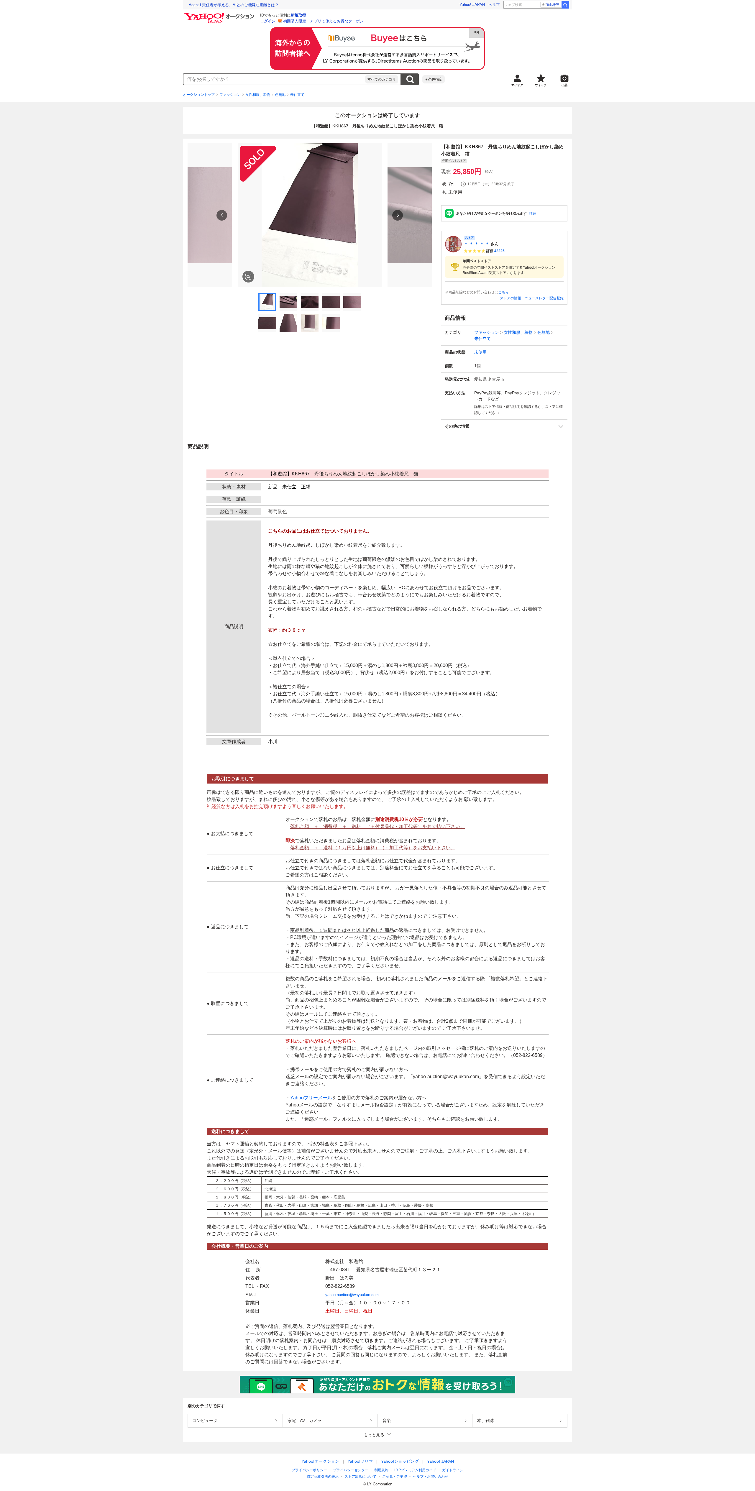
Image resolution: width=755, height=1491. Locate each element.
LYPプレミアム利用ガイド (415, 1470)
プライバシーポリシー (309, 1470)
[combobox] (274, 79)
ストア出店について (360, 1476)
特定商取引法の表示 (323, 1476)
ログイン (267, 21)
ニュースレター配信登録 (544, 298)
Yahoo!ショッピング (400, 1461)
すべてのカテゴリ (381, 79)
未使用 (480, 352)
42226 (499, 251)
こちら (503, 292)
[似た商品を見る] (248, 277)
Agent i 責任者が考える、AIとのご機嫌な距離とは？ (234, 5)
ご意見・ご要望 (394, 1476)
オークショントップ (199, 95)
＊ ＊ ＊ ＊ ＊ (476, 244)
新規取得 (298, 15)
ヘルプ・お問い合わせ (430, 1476)
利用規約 (381, 1470)
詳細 (532, 213)
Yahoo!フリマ (360, 1461)
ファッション (230, 95)
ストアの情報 (510, 298)
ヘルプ (494, 4)
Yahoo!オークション (320, 1461)
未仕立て (297, 95)
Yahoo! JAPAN (472, 4)
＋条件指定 (433, 79)
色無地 (280, 95)
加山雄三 (552, 5)
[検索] (565, 5)
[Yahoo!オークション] (220, 14)
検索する (410, 79)
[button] (504, 426)
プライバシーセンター (350, 1470)
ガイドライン (452, 1470)
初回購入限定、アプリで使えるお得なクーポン (323, 21)
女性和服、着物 (257, 95)
